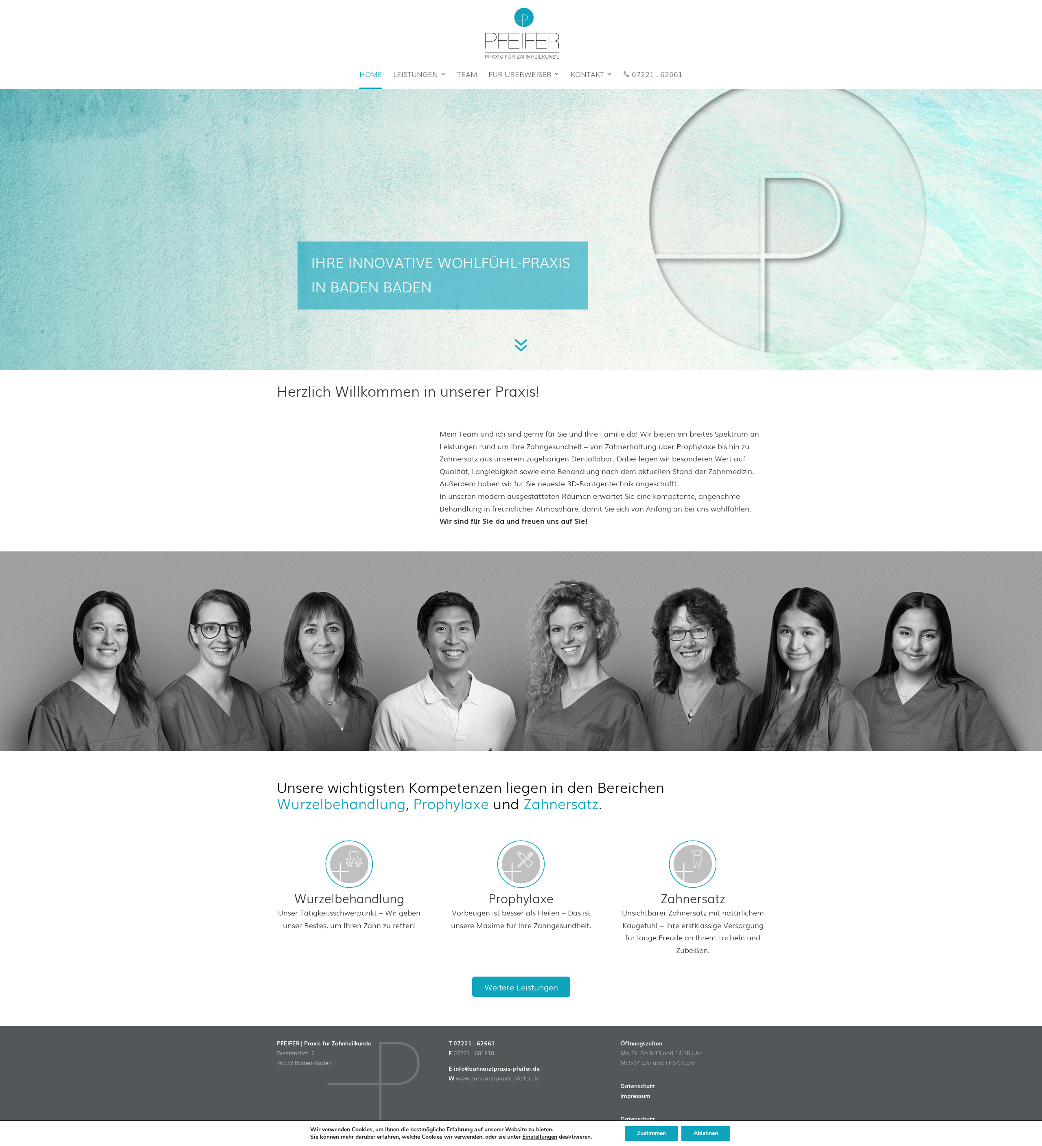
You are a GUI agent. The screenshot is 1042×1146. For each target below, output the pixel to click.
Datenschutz (637, 1086)
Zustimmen (651, 1133)
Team (467, 75)
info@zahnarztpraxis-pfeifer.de (497, 1068)
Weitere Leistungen (521, 987)
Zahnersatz (560, 803)
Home (370, 75)
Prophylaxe (451, 803)
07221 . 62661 (657, 75)
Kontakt (587, 75)
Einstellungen (539, 1137)
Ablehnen (706, 1133)
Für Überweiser (520, 75)
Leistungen (415, 75)
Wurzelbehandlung (341, 803)
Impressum (635, 1095)
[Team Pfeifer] (521, 747)
